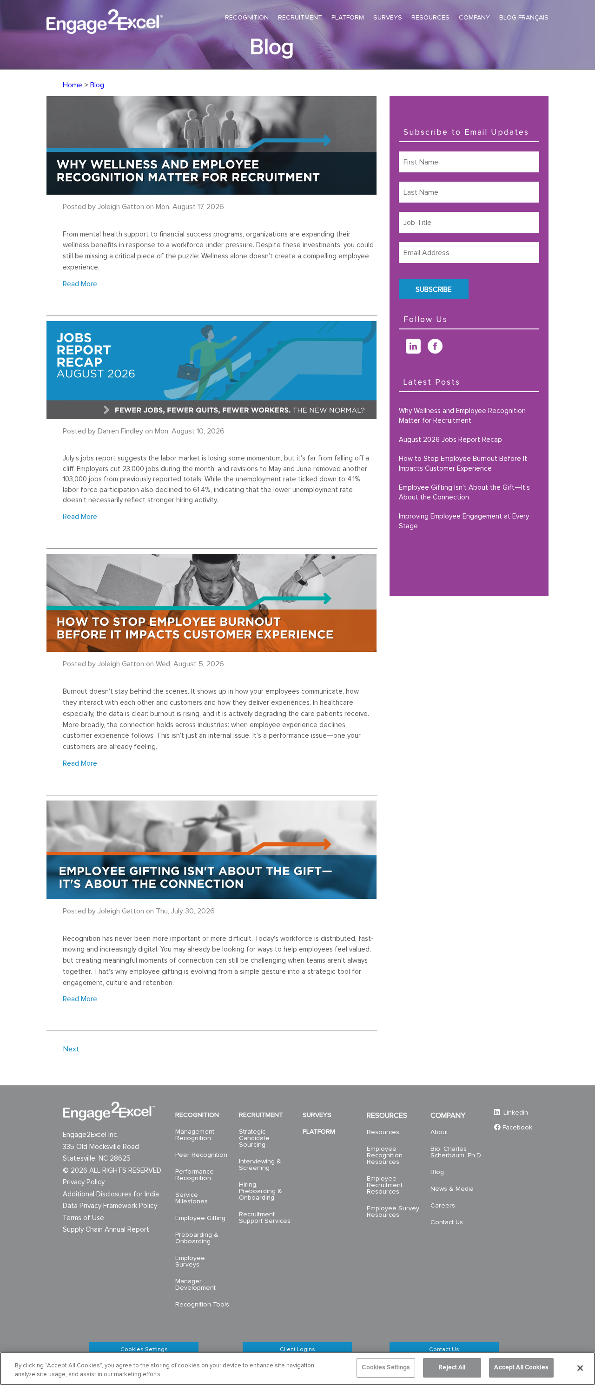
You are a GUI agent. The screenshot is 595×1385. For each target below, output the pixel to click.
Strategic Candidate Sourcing (254, 1138)
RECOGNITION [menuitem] (247, 17)
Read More (80, 284)
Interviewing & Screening (260, 1164)
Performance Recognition (194, 1175)
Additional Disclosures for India (111, 1194)
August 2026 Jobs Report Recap (450, 439)
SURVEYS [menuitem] (387, 17)
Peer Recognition (201, 1155)
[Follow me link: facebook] (439, 351)
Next (71, 1049)
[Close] (580, 1368)
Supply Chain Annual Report (106, 1229)
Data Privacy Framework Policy (110, 1205)
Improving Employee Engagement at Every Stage (464, 521)
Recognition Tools (202, 1304)
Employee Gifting (200, 1218)
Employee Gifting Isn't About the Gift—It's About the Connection (464, 492)
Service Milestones (191, 1198)
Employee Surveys (190, 1261)
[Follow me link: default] (402, 351)
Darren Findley (120, 431)
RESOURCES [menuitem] (430, 17)
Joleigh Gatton (121, 206)
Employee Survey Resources (393, 1211)
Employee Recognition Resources (385, 1155)
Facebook (517, 1127)
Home (72, 85)
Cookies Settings (144, 1349)
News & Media (452, 1189)
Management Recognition (194, 1135)
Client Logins (297, 1349)
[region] (297, 1368)
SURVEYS (317, 1115)
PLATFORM (319, 1132)
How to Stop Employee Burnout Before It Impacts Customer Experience (463, 463)
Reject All (452, 1368)
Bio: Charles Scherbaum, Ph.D (455, 1152)
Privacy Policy (84, 1182)
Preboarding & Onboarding (196, 1238)
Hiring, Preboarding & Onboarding (260, 1191)
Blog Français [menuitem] (524, 17)
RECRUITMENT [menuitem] (300, 17)
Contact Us (446, 1222)
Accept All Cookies (521, 1368)
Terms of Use (83, 1217)
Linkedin (515, 1112)
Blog (97, 85)
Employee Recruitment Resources (385, 1185)
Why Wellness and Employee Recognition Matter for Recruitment (462, 415)
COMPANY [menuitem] (474, 17)
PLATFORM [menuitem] (347, 17)
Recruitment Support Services (265, 1217)
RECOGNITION (197, 1115)
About (439, 1132)
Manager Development (195, 1284)
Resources (383, 1132)
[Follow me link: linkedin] (417, 351)
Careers (442, 1205)
